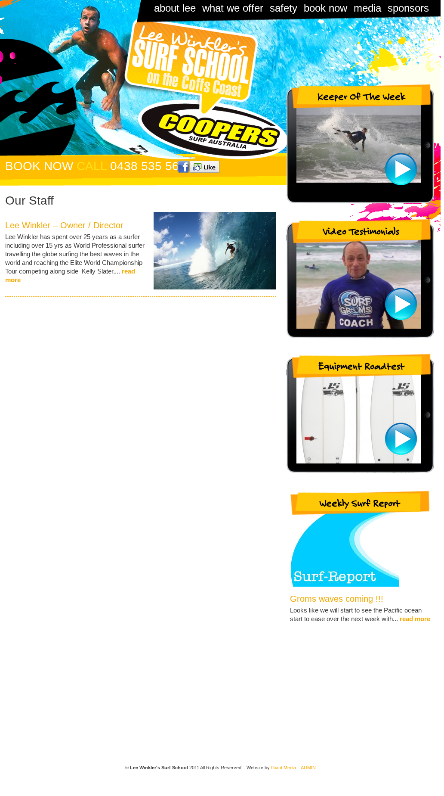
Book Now (325, 8)
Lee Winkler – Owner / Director (64, 225)
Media (367, 8)
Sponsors (408, 8)
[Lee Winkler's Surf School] (185, 66)
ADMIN (308, 767)
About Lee (175, 8)
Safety (283, 8)
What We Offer (232, 8)
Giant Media (283, 767)
